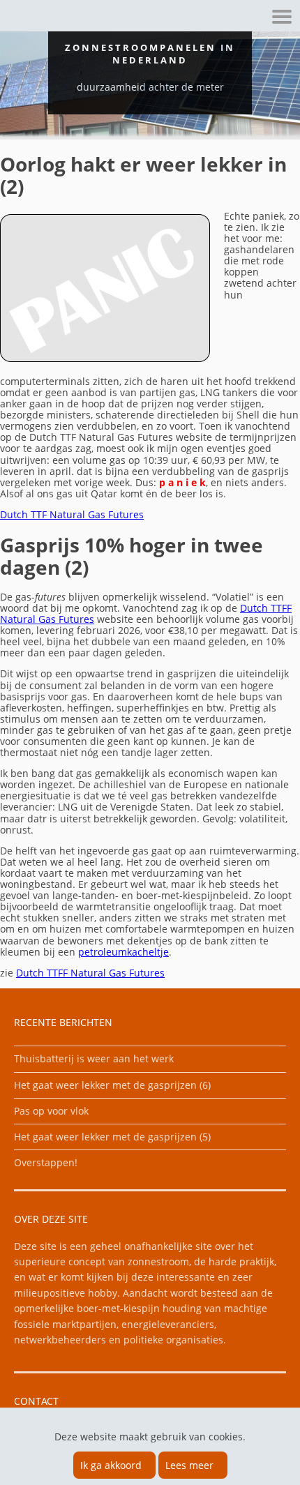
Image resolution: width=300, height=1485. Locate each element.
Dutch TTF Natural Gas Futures (72, 514)
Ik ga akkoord (111, 1465)
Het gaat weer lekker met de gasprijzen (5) (112, 1136)
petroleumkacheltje (123, 951)
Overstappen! (45, 1162)
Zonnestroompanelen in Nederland (150, 53)
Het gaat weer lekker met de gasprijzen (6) (112, 1085)
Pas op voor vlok (51, 1110)
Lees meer (189, 1465)
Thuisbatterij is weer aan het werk (94, 1058)
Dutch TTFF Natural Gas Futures (90, 972)
